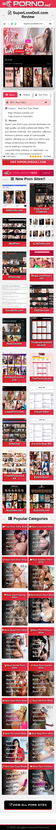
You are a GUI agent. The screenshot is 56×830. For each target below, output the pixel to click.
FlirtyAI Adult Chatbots (41, 210)
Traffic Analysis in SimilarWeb (20, 116)
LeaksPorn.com (14, 412)
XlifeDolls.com (14, 210)
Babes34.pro (41, 477)
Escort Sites (42, 412)
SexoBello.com (14, 310)
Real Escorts (14, 343)
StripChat (14, 444)
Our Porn (43, 95)
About (12, 95)
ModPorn (14, 243)
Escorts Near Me (41, 444)
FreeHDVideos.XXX (14, 477)
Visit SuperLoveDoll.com (28, 162)
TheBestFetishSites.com (41, 344)
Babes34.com (42, 510)
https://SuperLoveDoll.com (21, 113)
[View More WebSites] (46, 102)
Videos (26, 95)
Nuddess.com (14, 510)
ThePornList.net (41, 378)
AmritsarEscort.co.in (14, 378)
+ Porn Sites (18, 102)
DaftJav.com (41, 310)
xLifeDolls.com (41, 243)
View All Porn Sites (30, 804)
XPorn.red (14, 277)
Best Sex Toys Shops (28, 108)
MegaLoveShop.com (41, 277)
